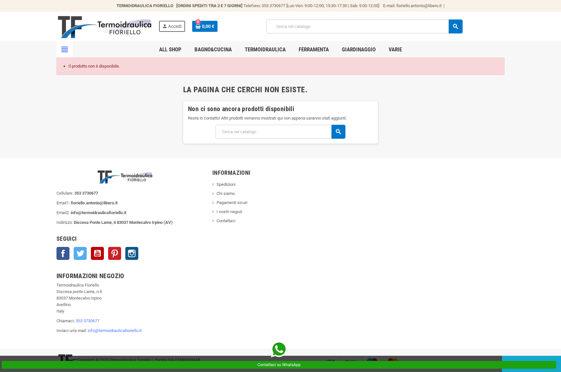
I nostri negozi (229, 211)
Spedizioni (226, 184)
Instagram (131, 253)
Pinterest (114, 253)
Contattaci (226, 220)
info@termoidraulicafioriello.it (115, 330)
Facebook (62, 253)
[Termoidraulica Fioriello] (104, 26)
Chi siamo (226, 193)
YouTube (97, 253)
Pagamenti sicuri (232, 202)
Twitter (80, 253)
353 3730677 (87, 320)
